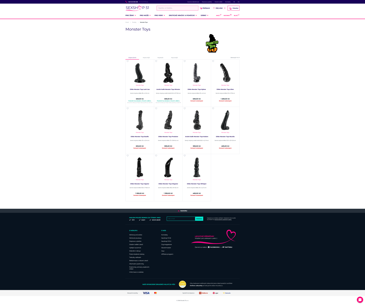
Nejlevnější (146, 57)
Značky (134, 22)
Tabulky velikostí (135, 257)
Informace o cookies (136, 272)
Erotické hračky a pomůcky (182, 15)
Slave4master (166, 248)
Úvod (127, 22)
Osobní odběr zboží (136, 244)
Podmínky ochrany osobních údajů (139, 268)
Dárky (203, 15)
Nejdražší (160, 57)
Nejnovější (174, 57)
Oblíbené (205, 8)
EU (239, 2)
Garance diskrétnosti (193, 2)
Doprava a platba (207, 2)
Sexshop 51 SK (166, 238)
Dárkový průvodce (135, 235)
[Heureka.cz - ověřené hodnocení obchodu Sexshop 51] (182, 287)
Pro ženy (129, 15)
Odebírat (199, 218)
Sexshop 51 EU (166, 241)
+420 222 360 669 (133, 2)
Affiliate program (167, 254)
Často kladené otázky (136, 254)
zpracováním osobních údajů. (223, 219)
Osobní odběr (218, 2)
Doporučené (132, 57)
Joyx (162, 251)
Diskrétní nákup (135, 251)
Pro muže (144, 15)
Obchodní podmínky (136, 264)
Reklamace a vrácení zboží (138, 260)
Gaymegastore (166, 244)
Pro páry (159, 15)
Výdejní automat (135, 248)
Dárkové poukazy (135, 238)
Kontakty (228, 2)
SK (234, 2)
